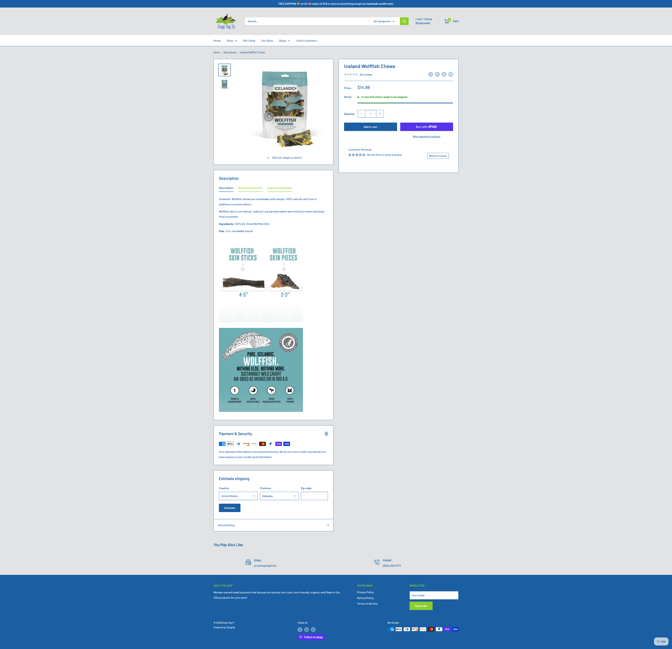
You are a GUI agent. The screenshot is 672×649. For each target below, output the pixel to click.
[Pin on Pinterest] (437, 74)
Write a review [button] (438, 155)
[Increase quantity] (380, 113)
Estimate (229, 507)
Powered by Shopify (224, 627)
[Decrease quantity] (361, 113)
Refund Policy (226, 525)
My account (423, 23)
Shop (230, 40)
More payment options (426, 136)
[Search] (404, 21)
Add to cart (370, 126)
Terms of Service (367, 603)
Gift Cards (249, 40)
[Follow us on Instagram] (306, 629)
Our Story (267, 40)
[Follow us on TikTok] (313, 629)
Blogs (282, 40)
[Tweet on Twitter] (444, 74)
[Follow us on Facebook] (300, 629)
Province (265, 488)
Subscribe (421, 605)
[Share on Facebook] (430, 74)
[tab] (226, 188)
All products (229, 52)
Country (224, 488)
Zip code (306, 488)
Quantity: (349, 113)
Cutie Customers (306, 40)
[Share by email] (450, 74)
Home (217, 40)
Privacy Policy (365, 592)
